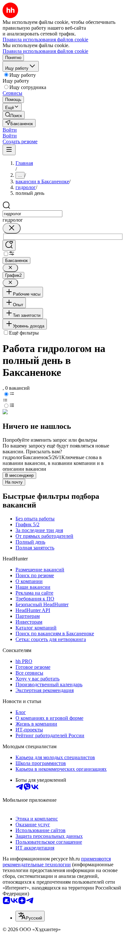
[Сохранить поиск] (9, 245)
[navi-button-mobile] (9, 150)
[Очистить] (12, 228)
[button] (10, 130)
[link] (14, 115)
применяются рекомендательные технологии (57, 861)
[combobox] (32, 213)
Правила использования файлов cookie (45, 51)
